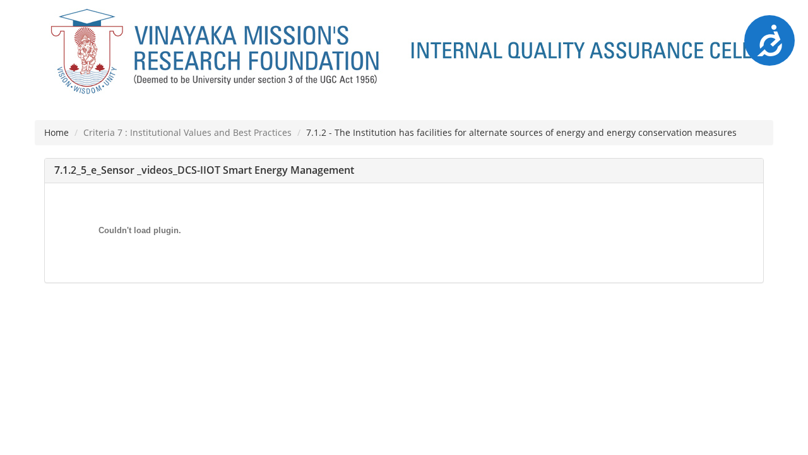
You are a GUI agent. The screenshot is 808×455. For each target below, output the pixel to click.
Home (56, 132)
